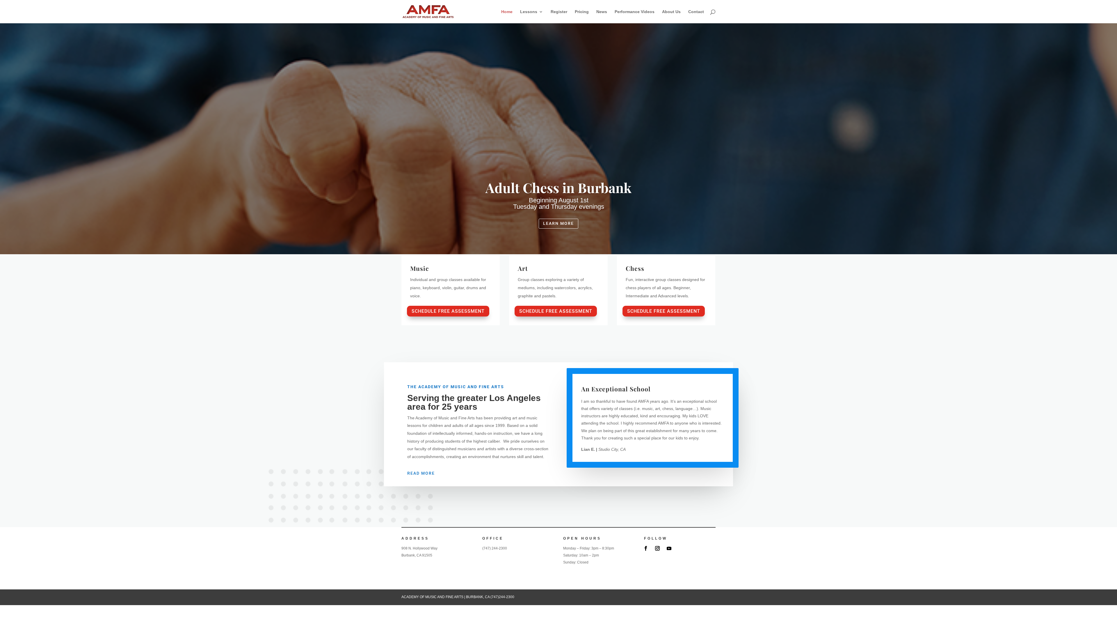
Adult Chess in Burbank (558, 188)
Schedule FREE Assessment (448, 311)
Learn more (558, 223)
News (601, 12)
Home (507, 12)
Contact (696, 12)
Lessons (528, 12)
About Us (671, 12)
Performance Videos (634, 12)
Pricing (582, 12)
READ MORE (421, 473)
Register (559, 12)
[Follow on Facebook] (645, 548)
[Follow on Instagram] (657, 548)
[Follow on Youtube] (669, 548)
